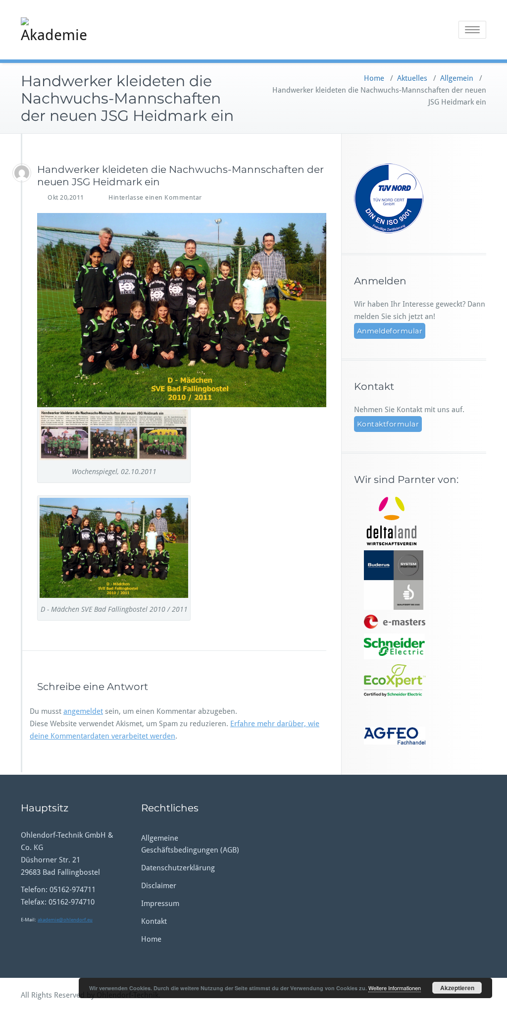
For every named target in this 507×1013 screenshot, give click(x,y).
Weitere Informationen (394, 988)
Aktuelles (412, 78)
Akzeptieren (457, 987)
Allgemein (456, 78)
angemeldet (83, 711)
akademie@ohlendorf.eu (65, 919)
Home (374, 78)
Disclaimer (158, 885)
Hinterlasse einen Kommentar (155, 197)
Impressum (160, 903)
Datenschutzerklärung (178, 867)
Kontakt (154, 921)
